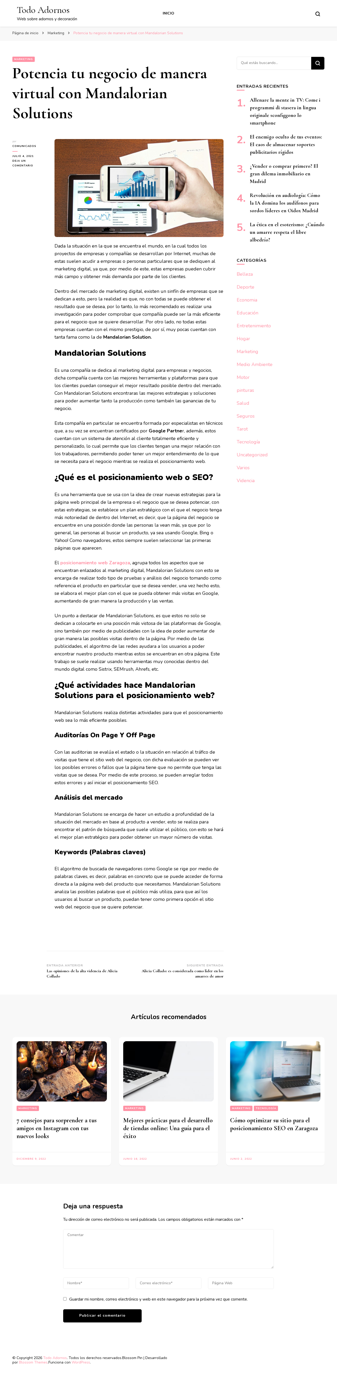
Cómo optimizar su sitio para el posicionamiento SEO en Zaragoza (274, 1124)
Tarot (242, 429)
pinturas (245, 390)
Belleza (245, 274)
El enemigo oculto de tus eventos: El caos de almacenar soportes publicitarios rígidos (286, 144)
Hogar (243, 338)
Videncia (246, 480)
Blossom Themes (33, 1362)
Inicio (168, 13)
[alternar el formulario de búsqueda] (317, 14)
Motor (243, 377)
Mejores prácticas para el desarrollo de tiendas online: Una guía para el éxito (168, 1128)
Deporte (245, 287)
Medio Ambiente (254, 364)
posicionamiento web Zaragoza (95, 563)
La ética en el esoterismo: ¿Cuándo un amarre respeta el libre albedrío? (287, 232)
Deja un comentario (29, 163)
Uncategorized (252, 455)
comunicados (24, 146)
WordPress (81, 1362)
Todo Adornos (43, 10)
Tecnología (248, 442)
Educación (247, 313)
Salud (243, 403)
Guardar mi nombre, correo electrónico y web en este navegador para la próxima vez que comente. (158, 1299)
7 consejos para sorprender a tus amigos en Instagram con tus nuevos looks (57, 1128)
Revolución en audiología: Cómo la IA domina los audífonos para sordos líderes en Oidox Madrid (285, 203)
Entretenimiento (254, 326)
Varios (243, 468)
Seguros (246, 416)
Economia (247, 300)
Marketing (23, 59)
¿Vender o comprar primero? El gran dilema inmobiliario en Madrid (284, 174)
